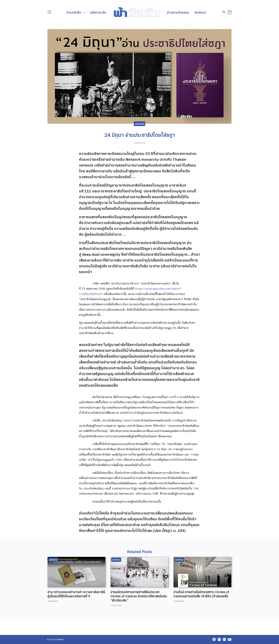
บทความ (139, 123)
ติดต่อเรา (201, 12)
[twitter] (224, 639)
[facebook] (214, 639)
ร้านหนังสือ (74, 12)
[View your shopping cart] (230, 12)
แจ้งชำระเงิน (98, 12)
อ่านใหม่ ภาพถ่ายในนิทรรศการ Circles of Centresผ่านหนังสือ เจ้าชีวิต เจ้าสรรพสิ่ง (201, 594)
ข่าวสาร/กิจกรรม (178, 12)
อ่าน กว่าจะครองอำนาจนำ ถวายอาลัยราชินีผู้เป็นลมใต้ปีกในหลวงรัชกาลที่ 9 (76, 594)
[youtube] (230, 639)
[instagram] (219, 639)
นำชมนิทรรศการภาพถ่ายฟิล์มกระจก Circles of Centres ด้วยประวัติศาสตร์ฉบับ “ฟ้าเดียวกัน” (138, 596)
